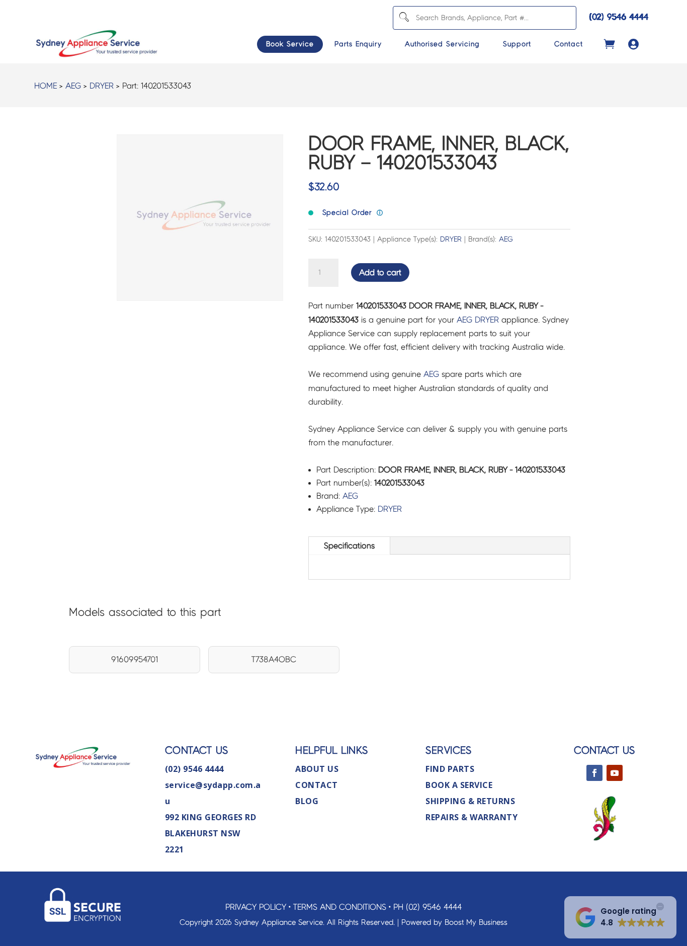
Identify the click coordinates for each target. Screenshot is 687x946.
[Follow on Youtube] (615, 773)
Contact (568, 44)
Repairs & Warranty (471, 817)
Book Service (290, 44)
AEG (73, 86)
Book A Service (458, 785)
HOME (45, 86)
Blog (306, 801)
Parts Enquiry (358, 44)
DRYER (102, 86)
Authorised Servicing (442, 44)
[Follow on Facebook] (594, 773)
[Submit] (403, 18)
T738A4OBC (273, 659)
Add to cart (380, 272)
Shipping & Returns (470, 801)
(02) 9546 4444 (619, 17)
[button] (620, 917)
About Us (316, 768)
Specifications (349, 545)
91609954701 (134, 659)
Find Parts (449, 768)
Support (517, 44)
